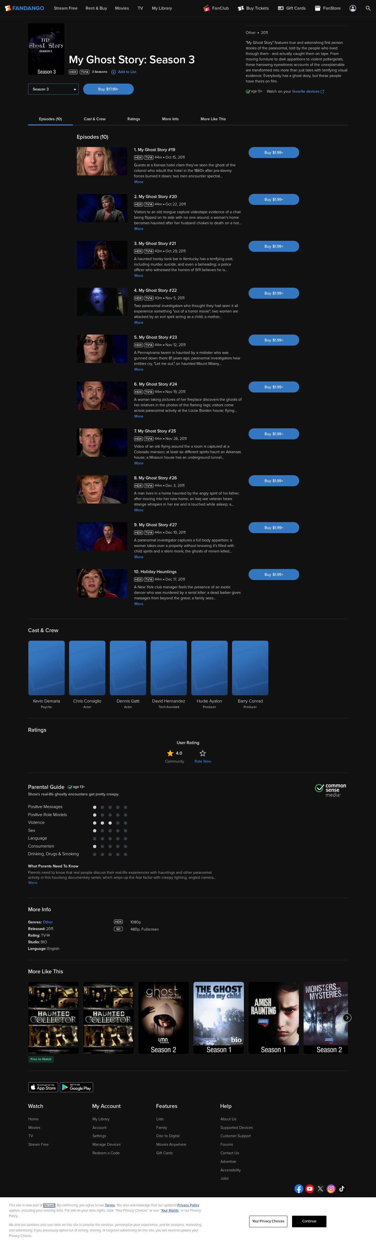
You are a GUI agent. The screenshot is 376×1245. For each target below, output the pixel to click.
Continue (309, 1221)
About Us (228, 1119)
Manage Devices (106, 1144)
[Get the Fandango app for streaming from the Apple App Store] (43, 1087)
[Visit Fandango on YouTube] (309, 1188)
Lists (160, 1119)
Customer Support (235, 1136)
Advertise (228, 1161)
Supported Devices (236, 1127)
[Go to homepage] (24, 8)
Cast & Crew (94, 119)
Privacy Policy (188, 1205)
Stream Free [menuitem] (66, 8)
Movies (34, 1127)
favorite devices (306, 91)
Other (48, 922)
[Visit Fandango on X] (320, 1188)
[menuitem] (291, 8)
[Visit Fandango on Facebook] (299, 1188)
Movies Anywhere (171, 1144)
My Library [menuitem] (162, 8)
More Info (170, 119)
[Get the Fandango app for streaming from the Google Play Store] (76, 1087)
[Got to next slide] (347, 1018)
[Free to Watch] (53, 1018)
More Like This (213, 119)
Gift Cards (164, 1153)
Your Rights (170, 1210)
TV (30, 1136)
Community (174, 761)
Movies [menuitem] (122, 8)
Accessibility (230, 1170)
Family (161, 1127)
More (138, 182)
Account (99, 1127)
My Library (101, 1119)
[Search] (368, 8)
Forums (226, 1144)
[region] (188, 1221)
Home (33, 1119)
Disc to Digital (167, 1136)
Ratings (133, 119)
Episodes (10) (50, 119)
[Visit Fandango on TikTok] (342, 1188)
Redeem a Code (106, 1153)
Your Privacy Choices (268, 1221)
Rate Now (203, 761)
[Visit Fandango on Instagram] (331, 1188)
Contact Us (229, 1153)
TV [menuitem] (140, 8)
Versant (49, 1205)
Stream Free (38, 1144)
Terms (110, 1205)
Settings (99, 1136)
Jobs (224, 1178)
